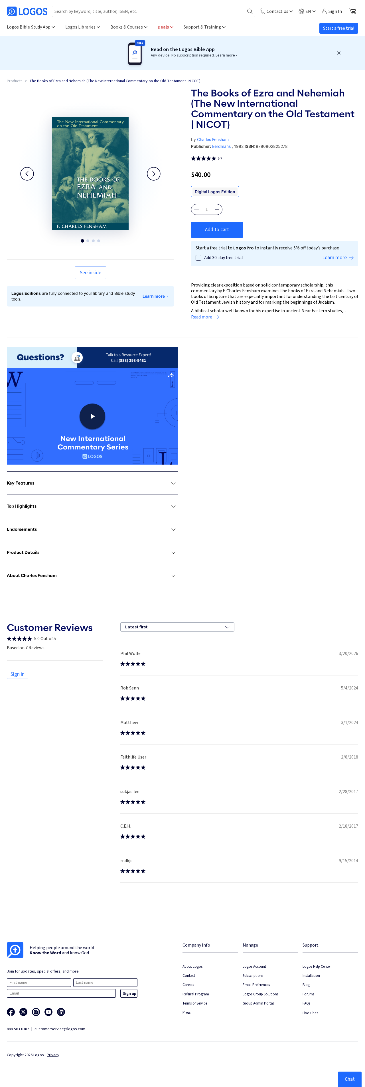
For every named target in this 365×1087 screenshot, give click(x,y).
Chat (350, 1079)
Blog (306, 984)
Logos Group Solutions (260, 994)
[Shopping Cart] (352, 11)
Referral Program (195, 994)
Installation (311, 975)
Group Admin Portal (258, 1003)
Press (186, 1012)
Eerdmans (221, 146)
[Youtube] (48, 1012)
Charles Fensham (213, 139)
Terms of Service (194, 1003)
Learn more (154, 296)
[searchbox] (153, 11)
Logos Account (254, 966)
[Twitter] (23, 1012)
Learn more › (226, 55)
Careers (188, 984)
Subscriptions (253, 975)
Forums (308, 994)
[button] (27, 174)
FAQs (306, 1003)
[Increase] (217, 209)
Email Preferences (256, 984)
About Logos (192, 966)
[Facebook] (11, 1012)
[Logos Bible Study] (27, 11)
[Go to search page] (250, 12)
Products (15, 81)
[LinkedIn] (61, 1012)
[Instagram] (36, 1012)
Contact (188, 975)
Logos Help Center (317, 966)
